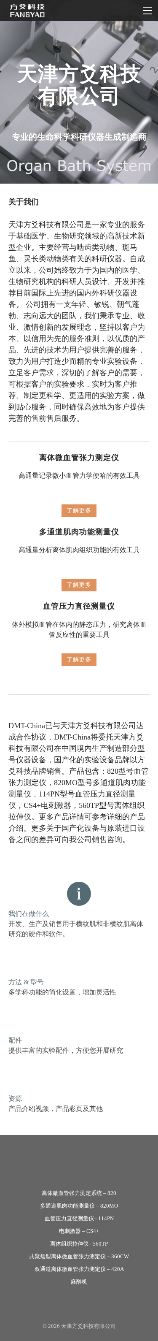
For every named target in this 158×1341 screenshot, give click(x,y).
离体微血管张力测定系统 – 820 (79, 1193)
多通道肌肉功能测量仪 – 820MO (79, 1206)
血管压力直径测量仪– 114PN (79, 1218)
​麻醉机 (79, 1282)
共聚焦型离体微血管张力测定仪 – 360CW (79, 1256)
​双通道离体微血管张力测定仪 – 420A (79, 1269)
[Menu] (147, 10)
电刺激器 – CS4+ (79, 1231)
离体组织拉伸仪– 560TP (79, 1244)
